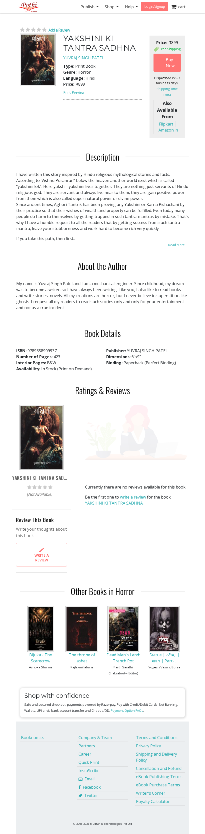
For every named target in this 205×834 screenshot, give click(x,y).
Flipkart (166, 124)
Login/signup (154, 6)
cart (181, 7)
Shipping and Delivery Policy (156, 757)
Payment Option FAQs (127, 710)
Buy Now (170, 62)
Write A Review (41, 557)
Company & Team (95, 737)
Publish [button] (88, 7)
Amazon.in (168, 130)
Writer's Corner (150, 793)
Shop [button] (110, 7)
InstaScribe (89, 770)
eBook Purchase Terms (158, 785)
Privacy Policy (148, 746)
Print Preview (73, 92)
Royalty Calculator (153, 801)
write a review (133, 497)
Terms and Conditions (157, 737)
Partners (86, 746)
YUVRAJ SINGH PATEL (83, 58)
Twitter (90, 795)
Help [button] (130, 7)
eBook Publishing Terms (159, 776)
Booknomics (32, 737)
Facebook (91, 787)
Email (88, 779)
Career (84, 754)
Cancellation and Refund (159, 768)
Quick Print (88, 762)
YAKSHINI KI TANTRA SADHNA (114, 503)
